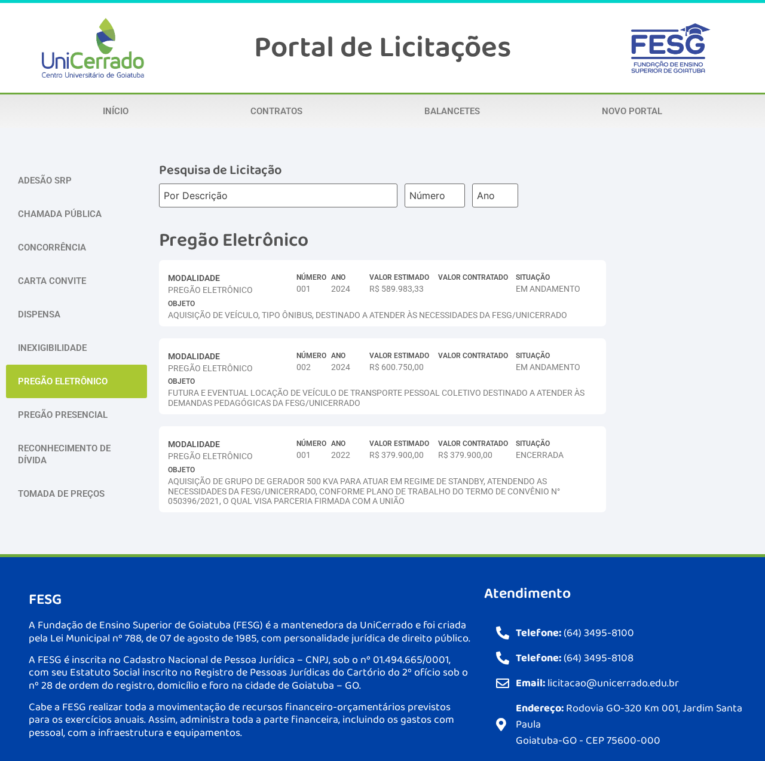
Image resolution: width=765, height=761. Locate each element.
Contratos (276, 111)
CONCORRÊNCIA (52, 247)
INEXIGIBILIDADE (52, 348)
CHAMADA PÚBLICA (60, 214)
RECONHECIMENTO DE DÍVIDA (64, 454)
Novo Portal (632, 111)
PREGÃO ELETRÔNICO (63, 381)
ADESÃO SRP (45, 180)
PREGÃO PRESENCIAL (63, 414)
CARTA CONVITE (52, 281)
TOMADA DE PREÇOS (61, 493)
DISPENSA (39, 314)
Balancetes (452, 111)
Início (115, 111)
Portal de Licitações (382, 48)
